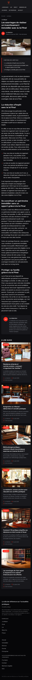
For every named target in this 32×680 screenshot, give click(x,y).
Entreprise (12, 10)
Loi (11, 7)
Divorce (4, 10)
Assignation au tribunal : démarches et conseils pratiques (14, 408)
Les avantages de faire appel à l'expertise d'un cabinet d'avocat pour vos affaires (13, 573)
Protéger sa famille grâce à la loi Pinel (15, 69)
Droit (16, 7)
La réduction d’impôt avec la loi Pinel (15, 63)
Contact (4, 663)
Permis (4, 648)
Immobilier (22, 7)
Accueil (3, 16)
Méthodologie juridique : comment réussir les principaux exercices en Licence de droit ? (14, 449)
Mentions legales (7, 666)
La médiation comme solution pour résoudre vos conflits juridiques (15, 491)
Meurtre (4, 630)
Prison (4, 633)
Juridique (5, 7)
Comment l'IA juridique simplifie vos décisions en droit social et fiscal (15, 531)
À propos (16, 331)
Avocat (20, 10)
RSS (3, 668)
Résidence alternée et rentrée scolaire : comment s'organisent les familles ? (12, 366)
